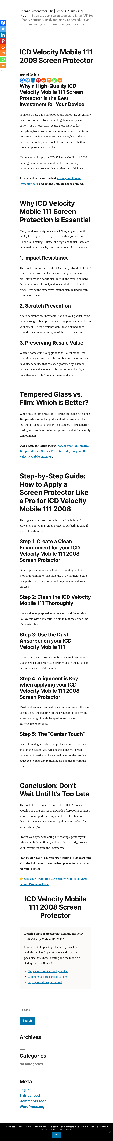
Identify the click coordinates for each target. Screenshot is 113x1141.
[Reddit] (43, 80)
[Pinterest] (38, 80)
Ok (56, 1135)
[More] (59, 80)
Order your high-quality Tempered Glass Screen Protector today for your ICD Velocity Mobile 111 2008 (54, 451)
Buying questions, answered (45, 982)
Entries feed (30, 1095)
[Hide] (1, 71)
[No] (109, 1132)
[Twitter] (27, 80)
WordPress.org (32, 1107)
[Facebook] (22, 80)
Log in (25, 1090)
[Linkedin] (33, 80)
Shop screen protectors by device (48, 971)
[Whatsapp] (54, 80)
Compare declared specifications (47, 977)
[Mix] (49, 80)
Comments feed (33, 1101)
